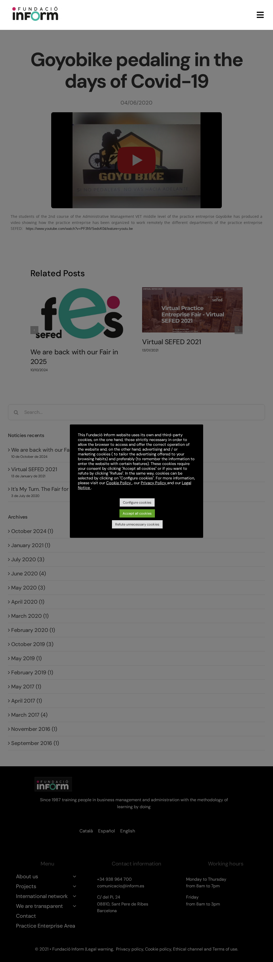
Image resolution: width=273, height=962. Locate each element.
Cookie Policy (119, 483)
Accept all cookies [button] (137, 513)
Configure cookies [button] (137, 502)
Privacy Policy (154, 483)
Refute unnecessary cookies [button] (137, 524)
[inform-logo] (35, 5)
